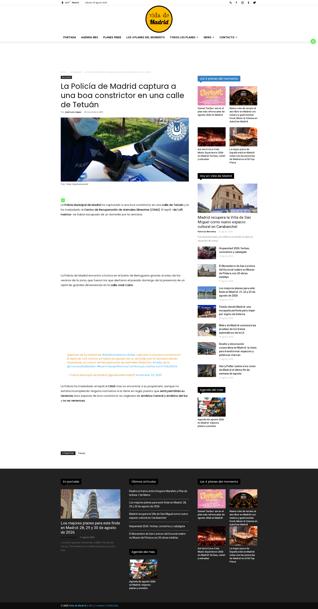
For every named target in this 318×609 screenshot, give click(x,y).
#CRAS (157, 362)
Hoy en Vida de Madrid (216, 176)
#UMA (131, 355)
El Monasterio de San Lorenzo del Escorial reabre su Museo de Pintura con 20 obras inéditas (157, 535)
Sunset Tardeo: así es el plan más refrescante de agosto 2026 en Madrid (211, 111)
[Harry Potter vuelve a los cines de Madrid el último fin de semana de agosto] (207, 370)
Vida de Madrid (69, 537)
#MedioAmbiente (114, 355)
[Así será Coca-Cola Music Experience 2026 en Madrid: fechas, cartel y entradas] (212, 136)
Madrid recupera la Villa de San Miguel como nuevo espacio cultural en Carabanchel (224, 222)
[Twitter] (254, 2)
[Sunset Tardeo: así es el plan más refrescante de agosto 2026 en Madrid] (212, 95)
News (207, 37)
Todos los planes (182, 37)
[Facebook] (236, 2)
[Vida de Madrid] (159, 19)
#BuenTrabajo (106, 366)
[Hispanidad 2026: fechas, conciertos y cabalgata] (207, 252)
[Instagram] (242, 2)
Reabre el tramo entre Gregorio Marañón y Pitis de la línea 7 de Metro (158, 493)
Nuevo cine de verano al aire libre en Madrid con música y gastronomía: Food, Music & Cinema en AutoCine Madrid (243, 115)
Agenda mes (89, 37)
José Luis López (73, 112)
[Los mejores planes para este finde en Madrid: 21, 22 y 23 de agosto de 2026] (207, 292)
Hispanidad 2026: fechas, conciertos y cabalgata (157, 526)
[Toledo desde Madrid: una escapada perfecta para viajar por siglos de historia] (207, 311)
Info (91, 605)
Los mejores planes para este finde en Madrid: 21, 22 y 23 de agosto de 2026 (237, 292)
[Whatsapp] (63, 200)
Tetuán (81, 453)
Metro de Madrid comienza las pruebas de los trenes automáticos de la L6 (237, 329)
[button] (231, 2)
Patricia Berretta (207, 231)
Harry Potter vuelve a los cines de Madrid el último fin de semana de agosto (237, 370)
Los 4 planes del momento (145, 37)
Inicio (63, 72)
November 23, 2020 (149, 375)
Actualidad (75, 72)
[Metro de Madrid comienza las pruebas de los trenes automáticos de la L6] (207, 330)
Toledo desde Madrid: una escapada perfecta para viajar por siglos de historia (237, 310)
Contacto (227, 37)
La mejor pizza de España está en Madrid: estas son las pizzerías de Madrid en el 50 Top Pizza (242, 156)
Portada (69, 37)
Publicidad (112, 605)
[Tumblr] (248, 2)
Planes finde (112, 37)
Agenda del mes (211, 390)
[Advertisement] (125, 247)
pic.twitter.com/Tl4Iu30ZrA (159, 366)
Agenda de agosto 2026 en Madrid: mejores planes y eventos (211, 422)
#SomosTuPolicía (128, 366)
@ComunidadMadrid (81, 366)
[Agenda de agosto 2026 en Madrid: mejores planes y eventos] (212, 407)
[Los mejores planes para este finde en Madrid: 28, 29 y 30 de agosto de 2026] (90, 504)
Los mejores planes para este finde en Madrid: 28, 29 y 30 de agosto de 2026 (90, 528)
